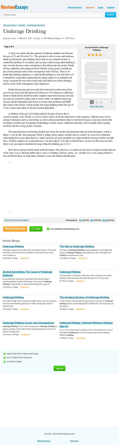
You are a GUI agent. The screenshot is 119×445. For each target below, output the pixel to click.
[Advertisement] (59, 186)
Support (111, 7)
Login (100, 7)
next (111, 102)
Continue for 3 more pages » (16, 220)
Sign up (59, 368)
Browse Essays (75, 7)
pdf (91, 220)
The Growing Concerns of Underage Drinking (84, 297)
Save (38, 228)
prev (81, 102)
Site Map (74, 440)
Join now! (90, 7)
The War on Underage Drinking (76, 246)
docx (104, 220)
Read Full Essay (15, 229)
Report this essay (96, 106)
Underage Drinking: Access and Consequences (28, 322)
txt (80, 220)
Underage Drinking (13, 246)
